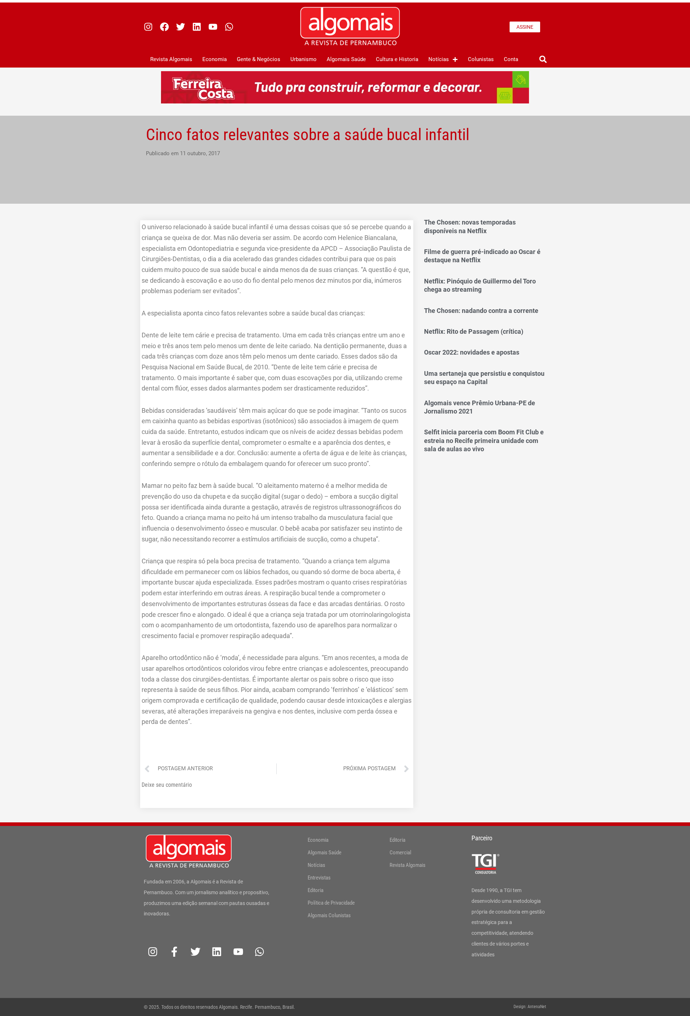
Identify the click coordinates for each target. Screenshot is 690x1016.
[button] (542, 59)
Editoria (315, 890)
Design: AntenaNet (530, 1006)
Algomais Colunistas (329, 915)
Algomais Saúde (346, 59)
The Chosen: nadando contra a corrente (481, 310)
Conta (511, 59)
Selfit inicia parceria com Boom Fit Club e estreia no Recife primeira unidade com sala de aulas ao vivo (484, 440)
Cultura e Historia (397, 59)
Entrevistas (319, 877)
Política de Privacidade (331, 903)
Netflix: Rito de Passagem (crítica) (473, 331)
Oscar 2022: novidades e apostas (471, 352)
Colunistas (481, 59)
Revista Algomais (171, 59)
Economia (214, 59)
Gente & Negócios (258, 59)
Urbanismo (303, 59)
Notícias (438, 59)
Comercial (400, 852)
